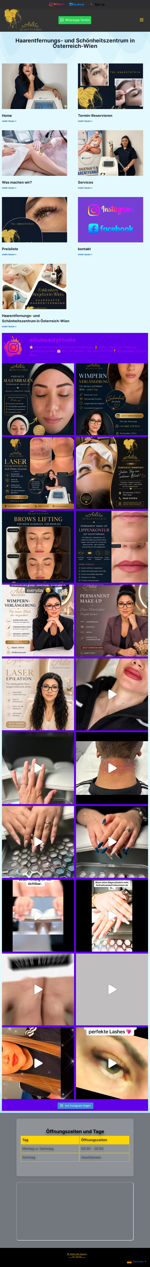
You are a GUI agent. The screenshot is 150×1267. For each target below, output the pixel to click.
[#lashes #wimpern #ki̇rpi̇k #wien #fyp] (112, 473)
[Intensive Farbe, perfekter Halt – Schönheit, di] (112, 916)
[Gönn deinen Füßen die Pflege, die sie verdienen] (38, 989)
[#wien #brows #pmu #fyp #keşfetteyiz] (38, 399)
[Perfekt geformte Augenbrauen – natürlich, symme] (38, 547)
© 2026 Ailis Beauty (77, 1254)
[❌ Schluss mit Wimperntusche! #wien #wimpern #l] (112, 399)
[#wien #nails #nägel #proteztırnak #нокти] (112, 989)
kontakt (84, 249)
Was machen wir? (17, 182)
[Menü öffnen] (141, 20)
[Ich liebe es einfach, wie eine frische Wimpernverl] (38, 620)
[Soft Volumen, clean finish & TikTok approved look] (112, 1063)
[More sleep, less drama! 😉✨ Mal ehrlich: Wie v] (112, 620)
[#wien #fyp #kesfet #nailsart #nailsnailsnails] (38, 842)
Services (85, 182)
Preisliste (10, 249)
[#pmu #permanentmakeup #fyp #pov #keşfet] (112, 547)
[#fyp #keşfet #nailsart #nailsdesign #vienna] (112, 842)
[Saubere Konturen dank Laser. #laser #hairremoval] (112, 768)
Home (7, 116)
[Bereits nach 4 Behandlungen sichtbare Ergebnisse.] (38, 473)
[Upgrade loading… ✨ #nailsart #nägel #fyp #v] (38, 768)
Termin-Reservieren (95, 116)
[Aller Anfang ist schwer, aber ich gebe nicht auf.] (38, 916)
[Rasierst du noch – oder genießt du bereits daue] (38, 694)
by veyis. (77, 1256)
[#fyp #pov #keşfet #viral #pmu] (112, 694)
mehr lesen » (9, 121)
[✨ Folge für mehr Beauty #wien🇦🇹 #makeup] (38, 1063)
